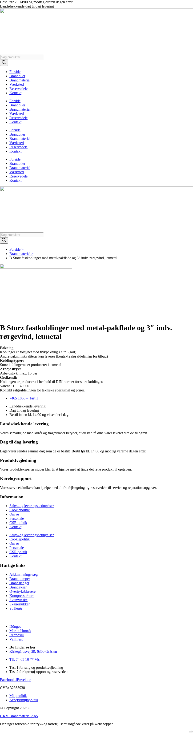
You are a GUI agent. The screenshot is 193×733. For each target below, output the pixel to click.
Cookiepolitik (19, 510)
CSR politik (18, 523)
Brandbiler (17, 76)
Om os (14, 514)
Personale (16, 518)
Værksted (16, 84)
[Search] (4, 63)
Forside (14, 72)
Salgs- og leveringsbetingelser (31, 506)
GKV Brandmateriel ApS (19, 716)
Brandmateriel (19, 80)
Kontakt (15, 93)
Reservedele (18, 89)
